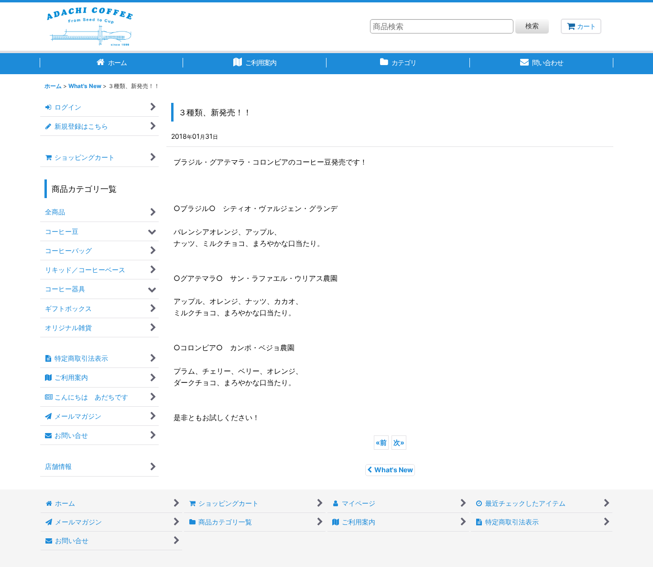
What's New (393, 470)
